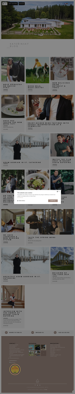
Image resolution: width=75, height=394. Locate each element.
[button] (21, 200)
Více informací (20, 197)
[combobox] (57, 191)
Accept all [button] (52, 200)
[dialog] (37, 197)
